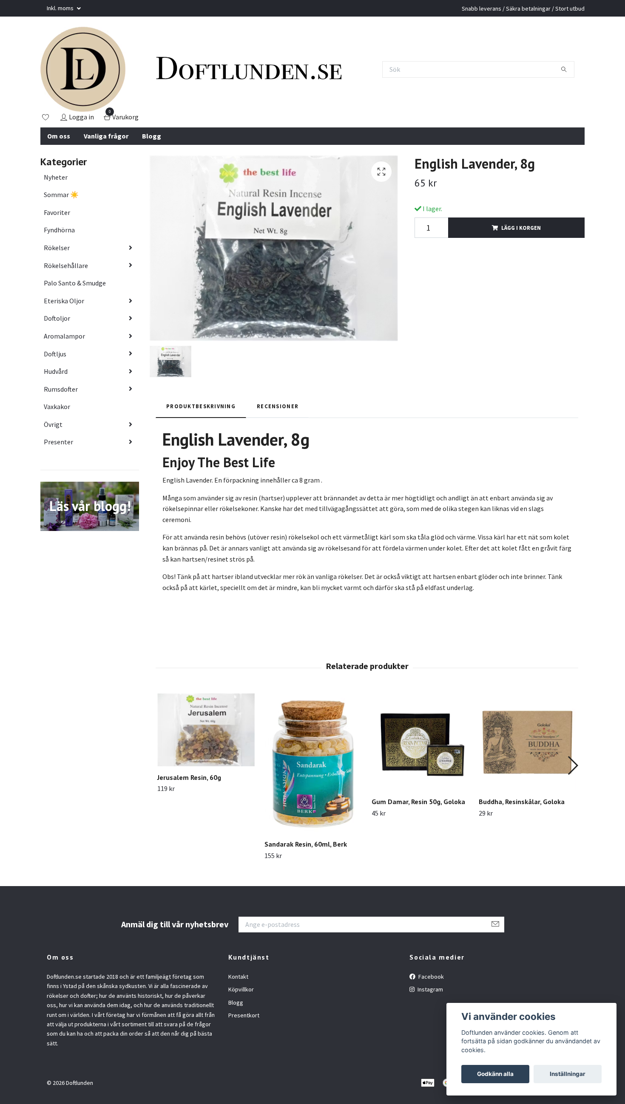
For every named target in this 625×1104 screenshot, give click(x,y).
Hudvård (56, 371)
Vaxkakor (57, 406)
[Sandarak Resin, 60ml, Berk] (313, 763)
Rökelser (57, 247)
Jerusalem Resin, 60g (189, 777)
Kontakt (238, 976)
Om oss (58, 136)
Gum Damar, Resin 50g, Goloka (418, 801)
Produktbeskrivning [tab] (201, 406)
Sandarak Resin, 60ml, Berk (305, 844)
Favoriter (57, 212)
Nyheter (56, 177)
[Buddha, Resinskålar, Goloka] (527, 742)
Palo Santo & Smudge (75, 283)
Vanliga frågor (106, 136)
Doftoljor (57, 318)
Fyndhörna (59, 230)
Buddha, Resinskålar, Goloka (522, 801)
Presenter (58, 442)
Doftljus (55, 354)
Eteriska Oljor (64, 300)
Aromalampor (64, 336)
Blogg (151, 136)
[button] (572, 765)
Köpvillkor (241, 989)
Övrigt (53, 424)
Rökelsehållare (66, 265)
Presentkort (243, 1015)
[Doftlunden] (82, 69)
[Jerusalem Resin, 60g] (206, 729)
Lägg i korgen (521, 227)
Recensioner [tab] (277, 406)
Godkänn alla (495, 1073)
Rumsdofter (61, 389)
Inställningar (567, 1073)
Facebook (430, 976)
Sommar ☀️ (61, 194)
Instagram (429, 989)
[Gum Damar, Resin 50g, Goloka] (420, 742)
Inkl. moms (61, 8)
